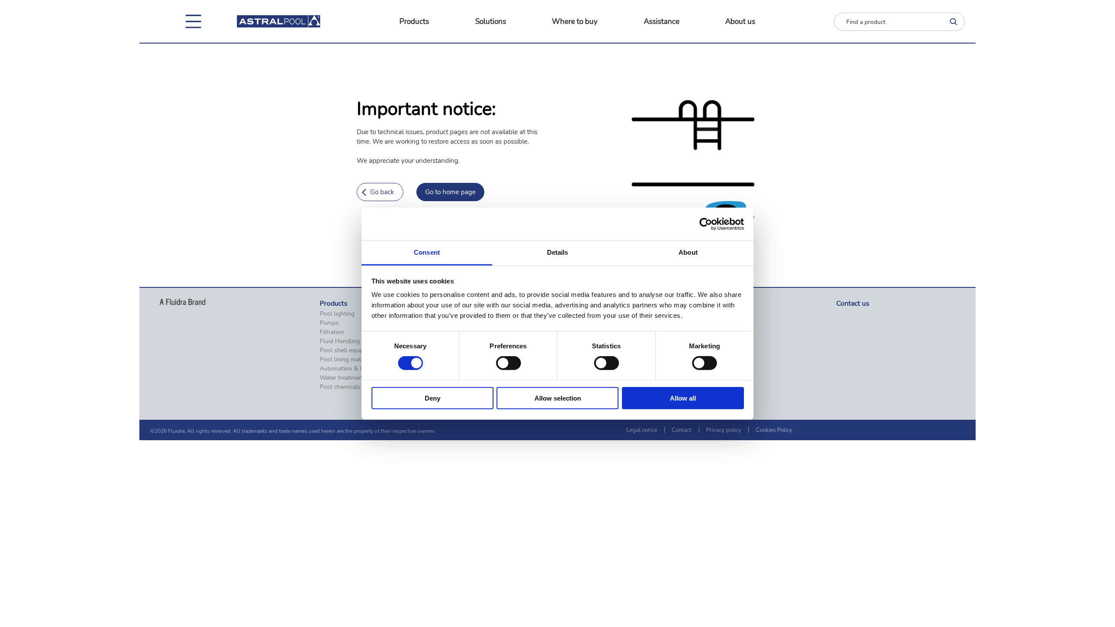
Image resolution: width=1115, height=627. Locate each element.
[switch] (508, 363)
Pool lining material (346, 359)
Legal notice (641, 430)
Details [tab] (557, 252)
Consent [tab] (427, 252)
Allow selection (557, 398)
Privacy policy (723, 430)
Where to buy (575, 22)
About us (740, 22)
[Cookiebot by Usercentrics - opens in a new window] (706, 223)
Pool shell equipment (349, 350)
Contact (682, 430)
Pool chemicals (340, 387)
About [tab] (688, 252)
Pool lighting (337, 313)
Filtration (332, 332)
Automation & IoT (344, 368)
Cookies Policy (774, 430)
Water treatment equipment (357, 377)
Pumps (329, 323)
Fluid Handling (340, 341)
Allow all (683, 398)
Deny (432, 398)
